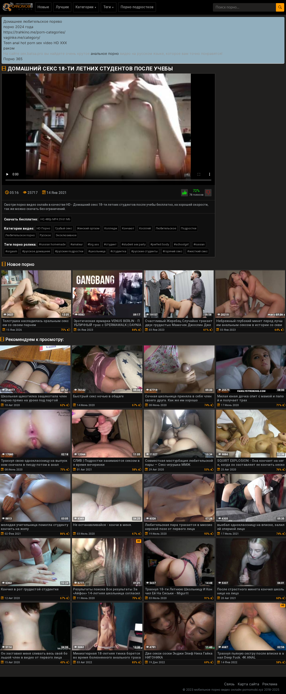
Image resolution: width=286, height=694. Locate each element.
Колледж (110, 228)
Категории (86, 7)
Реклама (269, 684)
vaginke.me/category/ (21, 37)
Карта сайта (248, 684)
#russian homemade (52, 244)
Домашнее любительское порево (32, 21)
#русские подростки (69, 251)
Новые (43, 7)
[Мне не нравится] (208, 192)
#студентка (118, 251)
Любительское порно (20, 235)
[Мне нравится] (184, 192)
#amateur (76, 244)
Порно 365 (13, 59)
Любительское (166, 228)
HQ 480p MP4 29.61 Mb (55, 219)
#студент (110, 244)
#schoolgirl (181, 244)
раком (9, 48)
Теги (108, 7)
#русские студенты (144, 251)
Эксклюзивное (66, 235)
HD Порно (43, 228)
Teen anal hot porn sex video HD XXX (35, 43)
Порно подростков (137, 7)
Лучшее (62, 7)
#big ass (93, 244)
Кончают (128, 228)
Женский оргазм (88, 228)
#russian (199, 244)
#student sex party (133, 244)
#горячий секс (172, 251)
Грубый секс (63, 228)
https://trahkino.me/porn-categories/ (34, 32)
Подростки (188, 228)
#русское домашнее (36, 251)
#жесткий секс (197, 251)
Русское (45, 235)
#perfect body (159, 244)
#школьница (96, 251)
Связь (229, 684)
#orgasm (11, 251)
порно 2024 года (18, 27)
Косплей (145, 228)
